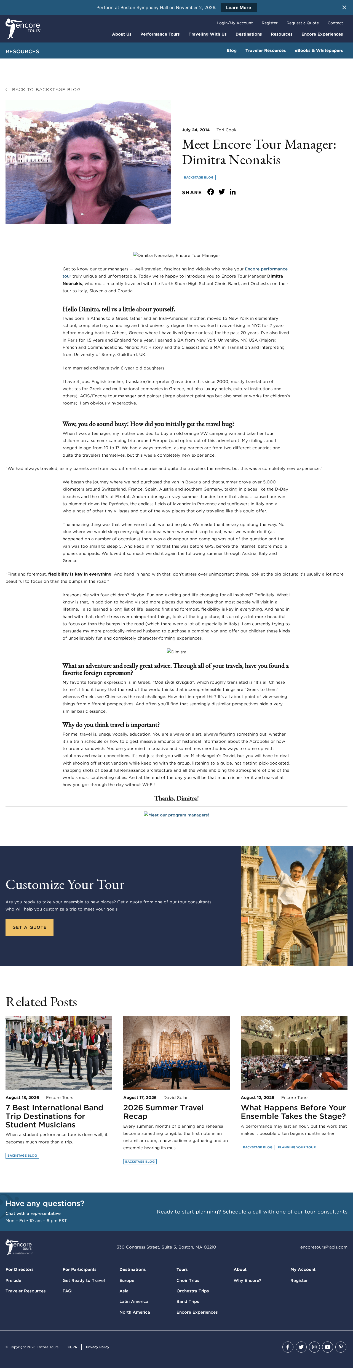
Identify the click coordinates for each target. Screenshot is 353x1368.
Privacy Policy (97, 1347)
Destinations (249, 34)
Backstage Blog (198, 177)
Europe (126, 1280)
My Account (302, 1269)
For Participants (80, 1269)
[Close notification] (344, 7)
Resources (282, 34)
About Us (122, 34)
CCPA (72, 1347)
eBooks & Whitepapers (319, 50)
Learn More (238, 7)
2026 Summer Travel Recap (163, 1112)
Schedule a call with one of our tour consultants (285, 1212)
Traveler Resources (265, 50)
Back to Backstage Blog (45, 89)
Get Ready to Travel (84, 1280)
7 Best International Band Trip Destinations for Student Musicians (54, 1116)
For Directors (20, 1269)
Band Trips (187, 1301)
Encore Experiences (322, 34)
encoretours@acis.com (323, 1247)
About (240, 1269)
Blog (232, 50)
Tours (182, 1269)
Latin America (133, 1301)
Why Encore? (247, 1280)
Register (270, 23)
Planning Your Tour (297, 1147)
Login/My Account (235, 23)
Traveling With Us (208, 34)
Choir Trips (187, 1280)
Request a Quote (303, 23)
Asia (124, 1291)
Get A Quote (29, 927)
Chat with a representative (33, 1213)
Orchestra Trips (192, 1291)
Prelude (13, 1280)
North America (134, 1312)
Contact (335, 23)
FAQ (67, 1291)
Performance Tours (160, 34)
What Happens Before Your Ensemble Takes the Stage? (293, 1112)
